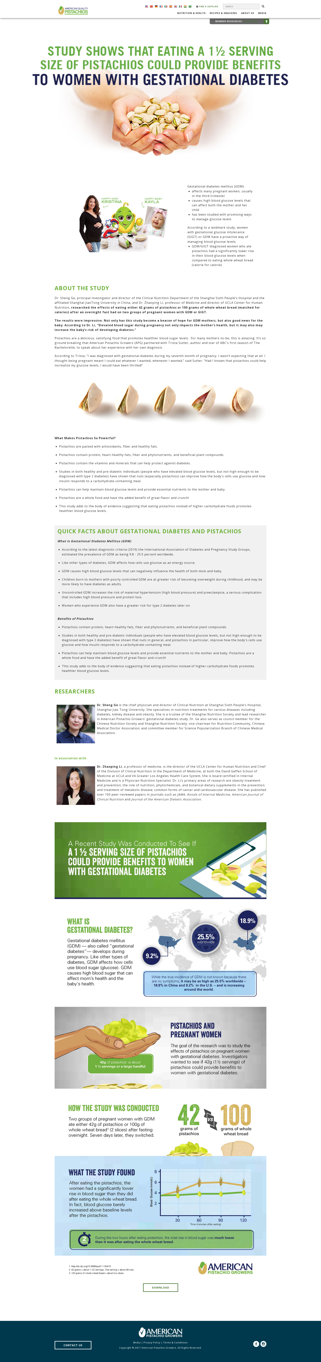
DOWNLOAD (160, 1287)
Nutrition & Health (191, 13)
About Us (247, 13)
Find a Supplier (208, 6)
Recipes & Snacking (223, 13)
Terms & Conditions (175, 1342)
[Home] (73, 10)
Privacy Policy (152, 1342)
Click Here (250, 21)
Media (262, 13)
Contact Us (73, 1345)
